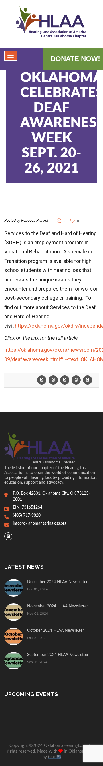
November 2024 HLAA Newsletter (57, 606)
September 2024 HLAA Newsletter (57, 655)
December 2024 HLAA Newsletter (57, 582)
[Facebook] (8, 536)
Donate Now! (75, 59)
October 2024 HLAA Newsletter (55, 631)
